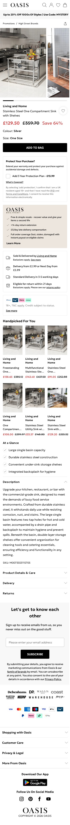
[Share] (65, 23)
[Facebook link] (39, 799)
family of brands (17, 671)
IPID (52, 190)
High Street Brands (28, 23)
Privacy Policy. (53, 679)
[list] (35, 64)
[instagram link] (21, 799)
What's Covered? (14, 182)
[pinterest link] (30, 799)
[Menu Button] (5, 5)
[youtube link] (48, 799)
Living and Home (15, 106)
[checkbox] (35, 176)
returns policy (53, 287)
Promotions (9, 23)
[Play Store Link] (35, 782)
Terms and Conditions (17, 194)
